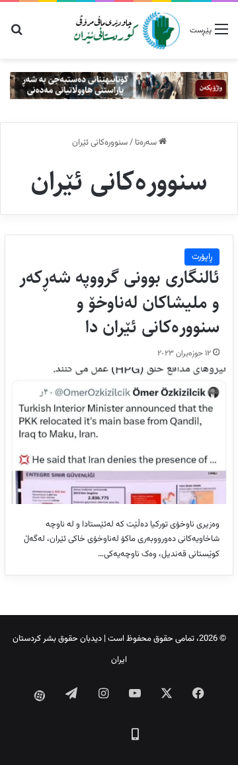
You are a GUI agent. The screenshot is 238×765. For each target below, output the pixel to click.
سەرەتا (147, 142)
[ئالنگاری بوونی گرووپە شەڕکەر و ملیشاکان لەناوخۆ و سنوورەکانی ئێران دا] (119, 435)
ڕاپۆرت (202, 257)
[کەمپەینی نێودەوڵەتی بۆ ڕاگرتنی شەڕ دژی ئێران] (119, 85)
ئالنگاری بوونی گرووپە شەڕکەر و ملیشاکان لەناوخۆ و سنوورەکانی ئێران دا (119, 303)
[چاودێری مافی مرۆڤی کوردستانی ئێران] (127, 30)
